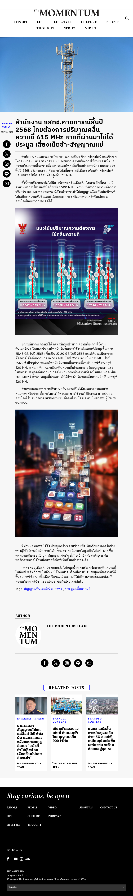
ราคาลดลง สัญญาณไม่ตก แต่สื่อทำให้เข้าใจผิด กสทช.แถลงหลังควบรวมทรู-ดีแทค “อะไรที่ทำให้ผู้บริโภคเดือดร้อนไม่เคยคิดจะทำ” (30, 741)
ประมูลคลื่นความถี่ (78, 589)
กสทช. (59, 589)
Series (70, 28)
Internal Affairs (31, 718)
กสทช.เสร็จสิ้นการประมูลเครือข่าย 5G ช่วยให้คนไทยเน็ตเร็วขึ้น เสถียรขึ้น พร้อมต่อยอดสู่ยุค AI (101, 739)
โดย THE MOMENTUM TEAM (29, 765)
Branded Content (59, 720)
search (127, 18)
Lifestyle (63, 22)
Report (21, 22)
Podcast (54, 816)
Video (90, 28)
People (112, 22)
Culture (89, 22)
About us (86, 807)
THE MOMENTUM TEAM (67, 626)
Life (41, 22)
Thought (46, 28)
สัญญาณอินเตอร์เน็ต (38, 589)
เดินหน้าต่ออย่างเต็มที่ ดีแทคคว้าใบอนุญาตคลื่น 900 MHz (66, 735)
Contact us (108, 807)
